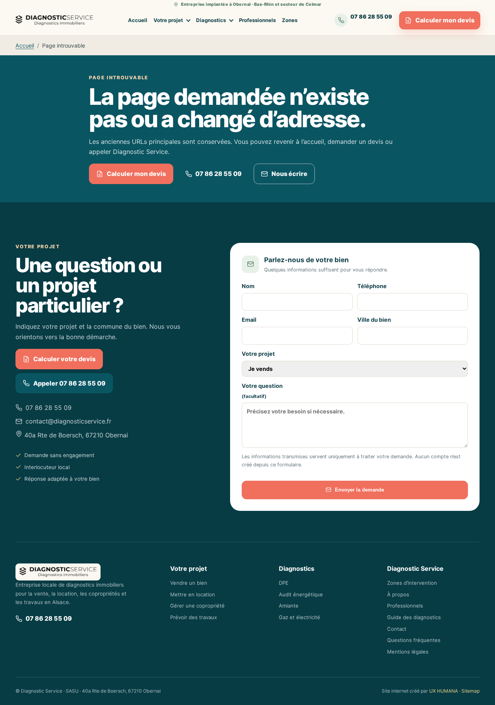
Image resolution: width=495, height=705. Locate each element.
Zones (289, 20)
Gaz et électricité (299, 617)
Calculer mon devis (445, 20)
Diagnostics (211, 20)
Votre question (262, 390)
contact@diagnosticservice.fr (68, 421)
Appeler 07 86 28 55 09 (69, 383)
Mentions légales (407, 652)
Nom (248, 286)
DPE (283, 583)
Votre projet (168, 20)
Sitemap (470, 691)
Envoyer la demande (359, 490)
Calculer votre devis (64, 359)
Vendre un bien (188, 583)
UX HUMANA (443, 691)
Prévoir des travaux (193, 617)
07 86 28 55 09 (218, 174)
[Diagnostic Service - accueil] (54, 20)
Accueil (137, 20)
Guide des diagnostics (414, 617)
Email (249, 319)
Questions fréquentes (413, 640)
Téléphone (372, 286)
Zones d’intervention (412, 583)
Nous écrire (289, 174)
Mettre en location (192, 594)
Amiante (289, 606)
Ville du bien (374, 319)
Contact (396, 629)
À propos (398, 594)
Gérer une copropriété (197, 606)
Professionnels (257, 20)
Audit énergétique (301, 594)
